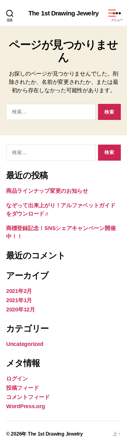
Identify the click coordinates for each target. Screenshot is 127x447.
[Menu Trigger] (112, 13)
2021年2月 (19, 291)
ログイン (17, 378)
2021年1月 (19, 300)
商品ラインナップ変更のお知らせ (47, 191)
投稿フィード (22, 388)
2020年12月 (20, 309)
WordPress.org (25, 406)
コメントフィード (28, 397)
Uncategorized (24, 344)
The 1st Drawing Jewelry (63, 13)
